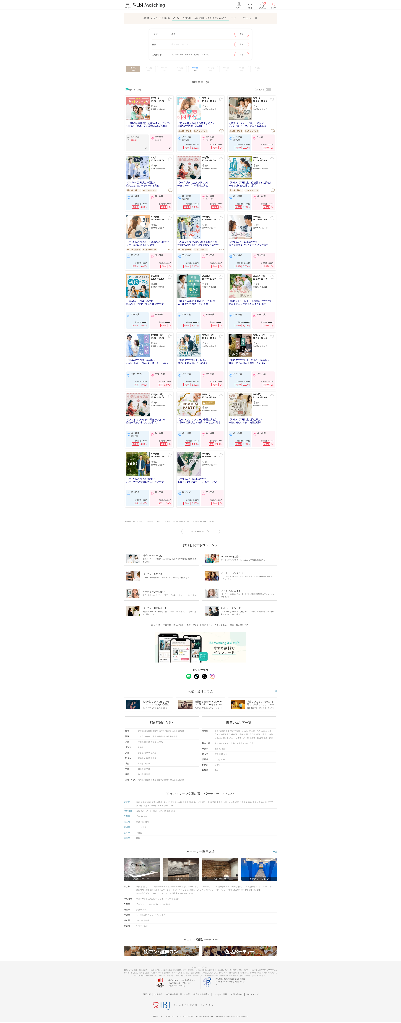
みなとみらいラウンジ (157, 899)
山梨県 (147, 758)
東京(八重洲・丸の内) (239, 731)
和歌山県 (173, 736)
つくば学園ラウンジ (144, 915)
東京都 (140, 731)
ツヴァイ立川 (215, 890)
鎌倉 (251, 743)
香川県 (140, 774)
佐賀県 (147, 780)
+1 (221, 131)
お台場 (226, 738)
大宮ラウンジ (142, 910)
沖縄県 (181, 780)
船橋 (224, 749)
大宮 (216, 754)
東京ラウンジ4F (210, 887)
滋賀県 (160, 736)
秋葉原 (234, 734)
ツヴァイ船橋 (164, 904)
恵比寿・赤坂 (254, 731)
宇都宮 (217, 765)
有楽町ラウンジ (224, 887)
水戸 (223, 759)
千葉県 (155, 731)
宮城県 (147, 753)
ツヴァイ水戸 (159, 915)
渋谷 (271, 734)
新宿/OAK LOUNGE (144, 890)
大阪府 (140, 736)
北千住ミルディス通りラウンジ (167, 890)
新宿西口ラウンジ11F (145, 887)
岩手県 (140, 753)
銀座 (227, 731)
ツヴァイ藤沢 (173, 899)
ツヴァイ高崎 (142, 926)
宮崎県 (166, 780)
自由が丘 (218, 738)
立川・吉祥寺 (249, 734)
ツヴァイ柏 (153, 904)
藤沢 (247, 743)
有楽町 (222, 731)
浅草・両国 (268, 738)
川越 (221, 754)
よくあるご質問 (220, 994)
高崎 (216, 770)
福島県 (153, 753)
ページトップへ (202, 531)
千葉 (216, 749)
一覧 (275, 691)
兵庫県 (153, 736)
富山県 (140, 764)
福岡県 (140, 780)
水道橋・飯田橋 (256, 738)
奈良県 (166, 736)
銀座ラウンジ (161, 887)
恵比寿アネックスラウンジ (260, 887)
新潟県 (140, 758)
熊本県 (153, 780)
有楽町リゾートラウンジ (192, 887)
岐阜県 (153, 742)
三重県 (160, 742)
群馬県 (181, 731)
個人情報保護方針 (201, 994)
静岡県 (147, 742)
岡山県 (140, 769)
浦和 (225, 754)
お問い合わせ (237, 994)
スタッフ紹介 (193, 625)
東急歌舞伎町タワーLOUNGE (148, 893)
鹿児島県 (173, 780)
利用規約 (158, 994)
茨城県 (168, 731)
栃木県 (174, 731)
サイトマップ (252, 994)
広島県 (147, 769)
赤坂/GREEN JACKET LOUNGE (246, 890)
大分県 (160, 780)
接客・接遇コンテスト (240, 625)
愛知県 (140, 742)
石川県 (147, 764)
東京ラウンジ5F (174, 887)
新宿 (216, 731)
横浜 (216, 743)
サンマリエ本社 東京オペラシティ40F (178, 893)
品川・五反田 (220, 734)
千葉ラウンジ (142, 904)
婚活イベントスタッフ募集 (214, 625)
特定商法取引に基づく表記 (178, 994)
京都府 (147, 736)
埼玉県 (162, 731)
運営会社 (147, 994)
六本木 (264, 731)
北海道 (140, 747)
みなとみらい (224, 743)
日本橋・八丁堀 (242, 738)
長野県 (153, 758)
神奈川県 (148, 731)
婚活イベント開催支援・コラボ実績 (167, 625)
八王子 (232, 738)
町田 (258, 734)
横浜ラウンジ (142, 899)
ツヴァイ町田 (227, 890)
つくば (217, 759)
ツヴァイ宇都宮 (142, 920)
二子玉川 (264, 734)
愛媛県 (147, 774)
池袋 (269, 731)
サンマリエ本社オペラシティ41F (194, 890)
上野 (228, 734)
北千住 (240, 734)
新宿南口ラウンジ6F (240, 887)
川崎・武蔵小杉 (237, 743)
